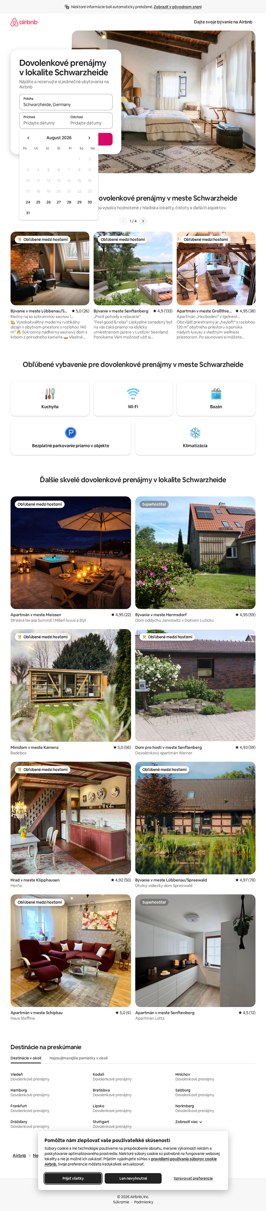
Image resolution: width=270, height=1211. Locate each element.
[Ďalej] (143, 221)
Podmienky (143, 1202)
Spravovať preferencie (193, 1178)
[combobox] (65, 104)
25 (38, 202)
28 (69, 202)
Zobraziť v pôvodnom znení (177, 6)
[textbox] (42, 123)
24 (28, 202)
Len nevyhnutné (133, 1178)
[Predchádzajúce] (123, 221)
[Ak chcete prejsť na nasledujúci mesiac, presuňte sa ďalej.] (89, 137)
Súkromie (121, 1202)
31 (28, 213)
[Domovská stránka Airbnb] (24, 22)
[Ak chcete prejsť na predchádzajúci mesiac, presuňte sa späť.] (28, 137)
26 (48, 202)
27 (59, 202)
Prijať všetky (73, 1178)
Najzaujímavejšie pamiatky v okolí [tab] (79, 1058)
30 (90, 202)
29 (79, 202)
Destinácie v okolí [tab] (26, 1058)
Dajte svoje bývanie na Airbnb (223, 22)
